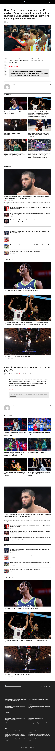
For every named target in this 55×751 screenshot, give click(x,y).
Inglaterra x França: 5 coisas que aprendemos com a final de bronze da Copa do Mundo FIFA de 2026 (29, 245)
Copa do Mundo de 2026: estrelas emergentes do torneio (23, 238)
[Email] (5, 74)
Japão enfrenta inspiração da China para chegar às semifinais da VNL (39, 433)
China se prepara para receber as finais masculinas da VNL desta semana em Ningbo (39, 474)
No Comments (29, 22)
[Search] (49, 2)
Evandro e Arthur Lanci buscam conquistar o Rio (36, 453)
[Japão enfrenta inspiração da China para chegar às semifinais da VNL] (39, 424)
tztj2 (9, 22)
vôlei (20, 373)
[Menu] (5, 2)
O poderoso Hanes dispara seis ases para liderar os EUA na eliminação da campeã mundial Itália (15, 434)
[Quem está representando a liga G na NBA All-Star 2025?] (15, 103)
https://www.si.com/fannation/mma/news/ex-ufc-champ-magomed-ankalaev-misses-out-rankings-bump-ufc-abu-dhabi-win (30, 214)
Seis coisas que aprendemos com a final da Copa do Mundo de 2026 (25, 251)
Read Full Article (13, 66)
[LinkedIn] (5, 68)
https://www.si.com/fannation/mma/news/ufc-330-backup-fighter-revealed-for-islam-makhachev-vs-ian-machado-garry (27, 197)
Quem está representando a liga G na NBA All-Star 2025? (14, 112)
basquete (21, 22)
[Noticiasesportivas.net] (27, 2)
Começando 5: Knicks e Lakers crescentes (12, 133)
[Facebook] (5, 62)
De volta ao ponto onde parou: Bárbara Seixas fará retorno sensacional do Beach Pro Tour (15, 474)
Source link (12, 389)
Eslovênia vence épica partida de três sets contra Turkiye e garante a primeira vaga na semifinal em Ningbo (15, 454)
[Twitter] (5, 65)
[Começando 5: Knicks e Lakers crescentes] (15, 125)
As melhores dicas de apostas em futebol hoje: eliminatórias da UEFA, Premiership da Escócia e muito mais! (29, 232)
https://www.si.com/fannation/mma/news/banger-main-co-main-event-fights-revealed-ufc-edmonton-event (30, 208)
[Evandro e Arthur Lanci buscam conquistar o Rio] (39, 444)
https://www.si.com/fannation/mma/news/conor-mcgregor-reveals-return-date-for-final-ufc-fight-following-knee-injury (30, 220)
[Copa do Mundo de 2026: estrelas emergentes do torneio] (6, 239)
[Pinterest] (5, 71)
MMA (5, 200)
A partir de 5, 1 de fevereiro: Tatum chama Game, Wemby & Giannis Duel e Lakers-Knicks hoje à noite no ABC (14, 154)
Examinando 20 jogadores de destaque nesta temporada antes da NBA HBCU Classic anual (38, 134)
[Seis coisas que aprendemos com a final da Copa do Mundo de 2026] (6, 253)
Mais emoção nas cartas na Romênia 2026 (36, 718)
